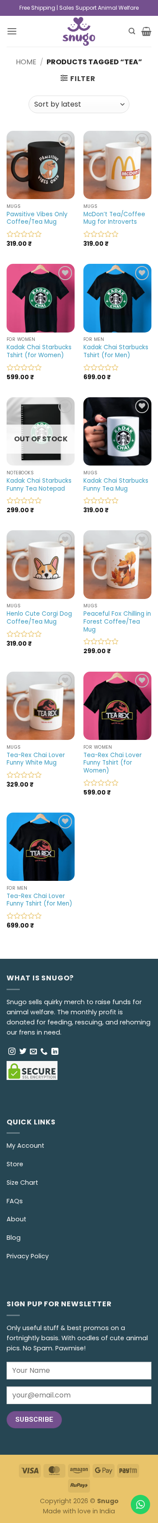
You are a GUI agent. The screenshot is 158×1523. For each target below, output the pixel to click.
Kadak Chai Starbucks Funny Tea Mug (115, 484)
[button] (12, 31)
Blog (14, 1237)
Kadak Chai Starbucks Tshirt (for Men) (115, 351)
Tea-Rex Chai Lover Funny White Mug (36, 759)
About (16, 1219)
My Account (25, 1145)
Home (26, 62)
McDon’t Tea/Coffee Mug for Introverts (114, 218)
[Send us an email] (33, 1052)
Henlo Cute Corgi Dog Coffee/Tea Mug (39, 617)
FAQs (15, 1201)
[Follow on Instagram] (11, 1052)
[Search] (132, 31)
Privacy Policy (28, 1256)
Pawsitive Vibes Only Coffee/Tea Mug (37, 218)
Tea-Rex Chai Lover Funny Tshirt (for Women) (112, 763)
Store (15, 1164)
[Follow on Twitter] (22, 1052)
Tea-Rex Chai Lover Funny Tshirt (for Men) (39, 900)
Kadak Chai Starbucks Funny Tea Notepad (39, 484)
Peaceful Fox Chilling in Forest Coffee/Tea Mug (117, 621)
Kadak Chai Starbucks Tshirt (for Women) (39, 351)
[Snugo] (79, 31)
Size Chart (22, 1182)
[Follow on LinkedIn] (54, 1052)
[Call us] (43, 1052)
